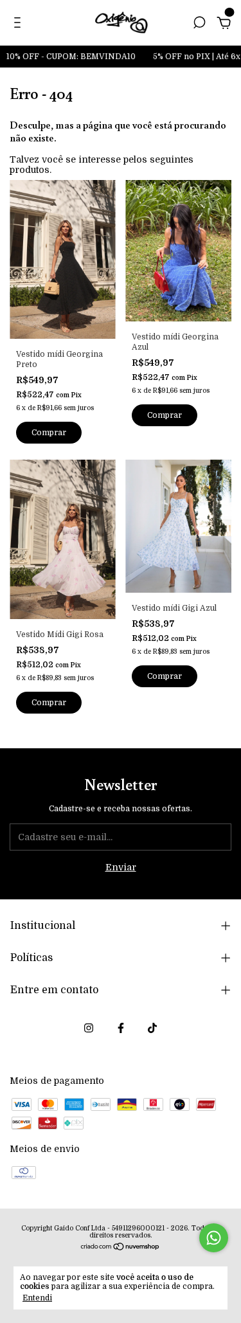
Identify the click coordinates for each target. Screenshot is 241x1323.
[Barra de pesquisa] (199, 24)
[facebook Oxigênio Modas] (121, 1028)
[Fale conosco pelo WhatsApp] (213, 1237)
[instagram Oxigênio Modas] (89, 1028)
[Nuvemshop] (120, 1248)
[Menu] (20, 24)
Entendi (37, 1297)
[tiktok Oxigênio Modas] (152, 1028)
